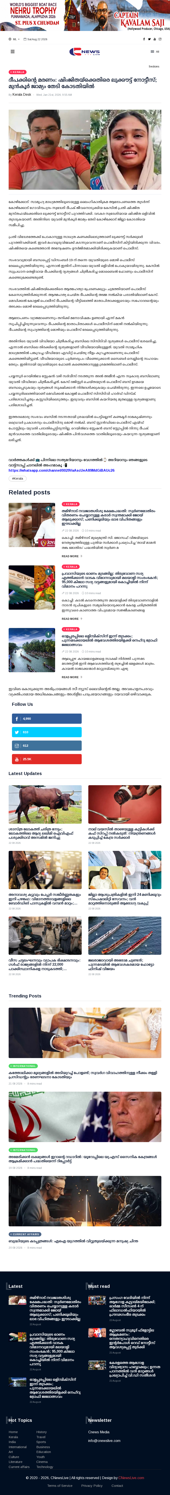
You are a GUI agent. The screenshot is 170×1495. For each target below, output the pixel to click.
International (18, 1447)
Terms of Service (59, 1485)
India (12, 1442)
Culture (14, 1457)
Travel (40, 1437)
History (41, 1432)
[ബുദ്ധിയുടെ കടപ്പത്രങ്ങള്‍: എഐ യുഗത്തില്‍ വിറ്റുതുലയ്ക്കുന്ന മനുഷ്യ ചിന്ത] (85, 1201)
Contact (117, 1485)
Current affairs (19, 1467)
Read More (70, 556)
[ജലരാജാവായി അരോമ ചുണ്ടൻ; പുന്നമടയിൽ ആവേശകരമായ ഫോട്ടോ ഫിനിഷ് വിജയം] (124, 936)
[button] (14, 39)
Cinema (42, 1462)
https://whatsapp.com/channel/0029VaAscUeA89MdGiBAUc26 (61, 470)
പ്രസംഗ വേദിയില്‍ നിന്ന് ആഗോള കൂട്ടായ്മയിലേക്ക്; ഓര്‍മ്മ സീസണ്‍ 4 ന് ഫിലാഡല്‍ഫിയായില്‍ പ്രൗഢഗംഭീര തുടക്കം (132, 1306)
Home (13, 1432)
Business (43, 1447)
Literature (15, 1462)
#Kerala (17, 478)
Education (43, 1452)
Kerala (13, 1437)
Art (11, 1452)
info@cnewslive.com (104, 1441)
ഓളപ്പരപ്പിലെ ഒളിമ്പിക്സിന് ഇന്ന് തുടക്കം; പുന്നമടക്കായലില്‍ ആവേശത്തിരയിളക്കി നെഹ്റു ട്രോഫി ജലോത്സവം (109, 640)
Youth (40, 1457)
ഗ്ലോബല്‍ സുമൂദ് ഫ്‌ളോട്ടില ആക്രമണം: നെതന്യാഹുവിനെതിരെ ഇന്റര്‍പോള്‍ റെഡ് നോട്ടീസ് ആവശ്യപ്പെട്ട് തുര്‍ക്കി (132, 1338)
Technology (44, 1467)
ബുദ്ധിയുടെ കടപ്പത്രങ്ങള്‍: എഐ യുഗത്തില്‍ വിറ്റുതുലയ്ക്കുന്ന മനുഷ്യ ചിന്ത (73, 1241)
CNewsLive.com (131, 1478)
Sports (41, 1442)
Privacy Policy (92, 1485)
